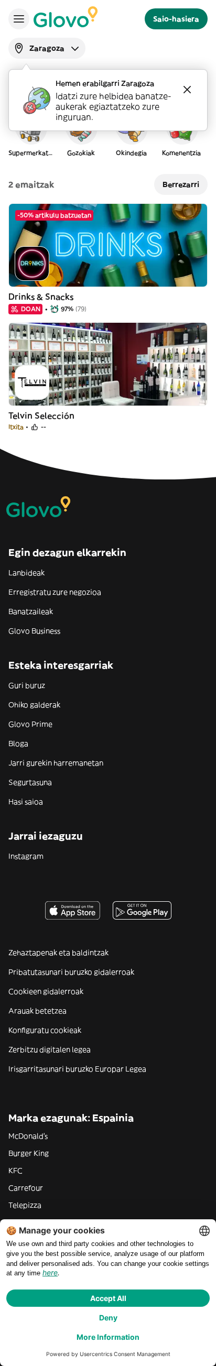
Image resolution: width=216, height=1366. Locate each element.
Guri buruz (26, 685)
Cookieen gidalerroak (45, 991)
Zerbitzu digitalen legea (49, 1049)
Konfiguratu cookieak (44, 1030)
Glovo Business (34, 631)
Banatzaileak (30, 611)
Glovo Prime (30, 724)
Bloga (18, 743)
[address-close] (187, 89)
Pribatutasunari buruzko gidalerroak (71, 972)
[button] (30, 133)
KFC (15, 1170)
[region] (108, 133)
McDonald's (28, 1136)
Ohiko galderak (34, 704)
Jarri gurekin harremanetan (55, 763)
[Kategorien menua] (18, 18)
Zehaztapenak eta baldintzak (58, 952)
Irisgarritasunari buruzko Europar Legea (77, 1069)
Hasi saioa (25, 801)
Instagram (26, 856)
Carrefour (25, 1188)
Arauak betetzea (37, 1010)
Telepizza (24, 1205)
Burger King (28, 1153)
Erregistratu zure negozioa (54, 592)
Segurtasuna (30, 782)
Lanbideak (26, 572)
